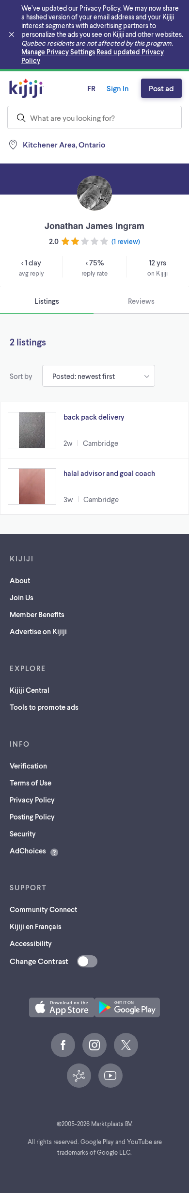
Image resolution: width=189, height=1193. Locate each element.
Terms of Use (30, 782)
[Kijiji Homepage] (26, 88)
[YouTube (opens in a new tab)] (110, 1075)
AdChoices (28, 850)
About (20, 580)
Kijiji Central (29, 690)
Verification (28, 765)
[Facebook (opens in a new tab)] (63, 1045)
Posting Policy (32, 816)
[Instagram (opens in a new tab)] (94, 1045)
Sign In (118, 88)
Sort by (21, 376)
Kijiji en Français (36, 926)
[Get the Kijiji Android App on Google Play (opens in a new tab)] (127, 1007)
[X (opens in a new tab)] (126, 1045)
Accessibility (31, 943)
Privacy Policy (32, 799)
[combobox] (94, 117)
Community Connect (43, 909)
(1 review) (125, 241)
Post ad (161, 88)
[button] (94, 430)
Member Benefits (37, 614)
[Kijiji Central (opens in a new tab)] (79, 1075)
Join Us (21, 597)
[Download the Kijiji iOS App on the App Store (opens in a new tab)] (61, 1007)
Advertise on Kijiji (38, 631)
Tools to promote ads (44, 707)
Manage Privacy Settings (58, 52)
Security (23, 833)
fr (91, 88)
